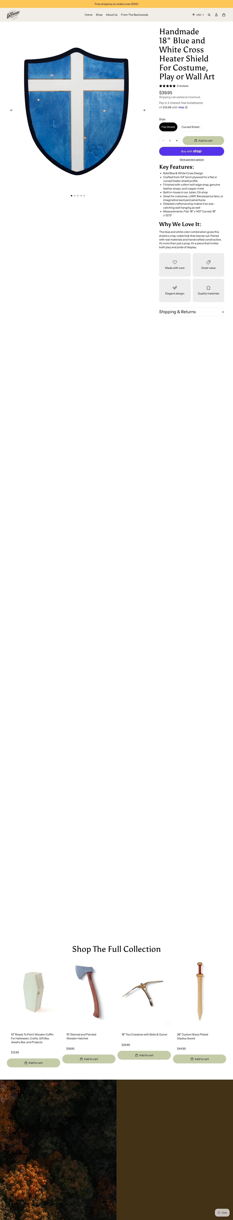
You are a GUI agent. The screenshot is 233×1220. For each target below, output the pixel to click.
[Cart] (224, 15)
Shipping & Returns (177, 311)
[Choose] (166, 1020)
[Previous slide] (10, 110)
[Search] (209, 15)
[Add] (55, 1020)
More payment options (192, 159)
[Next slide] (145, 110)
